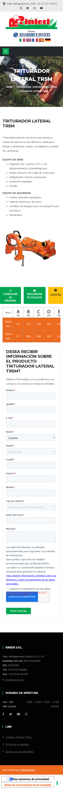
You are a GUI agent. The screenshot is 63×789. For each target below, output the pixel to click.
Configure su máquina (10, 297)
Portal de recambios (17, 744)
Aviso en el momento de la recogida (27, 784)
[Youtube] (41, 8)
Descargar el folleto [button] (34, 295)
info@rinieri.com (15, 679)
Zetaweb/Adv (27, 769)
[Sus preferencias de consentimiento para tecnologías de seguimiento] (57, 783)
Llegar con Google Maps (20, 751)
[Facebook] (21, 8)
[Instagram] (34, 8)
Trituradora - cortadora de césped (36, 86)
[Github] (26, 714)
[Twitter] (27, 8)
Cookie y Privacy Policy (19, 737)
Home (9, 86)
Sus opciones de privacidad (31, 779)
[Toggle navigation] (6, 51)
